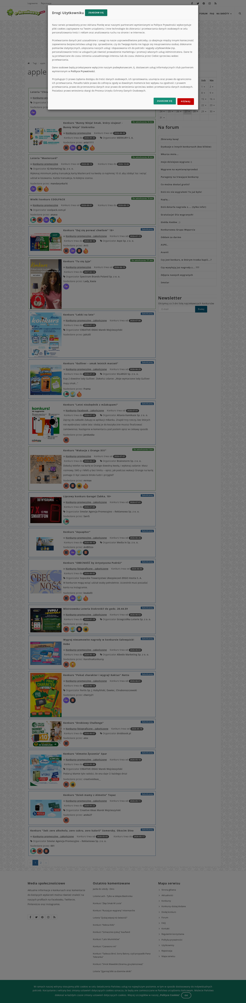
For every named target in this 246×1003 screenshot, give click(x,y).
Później (185, 101)
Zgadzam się (96, 12)
